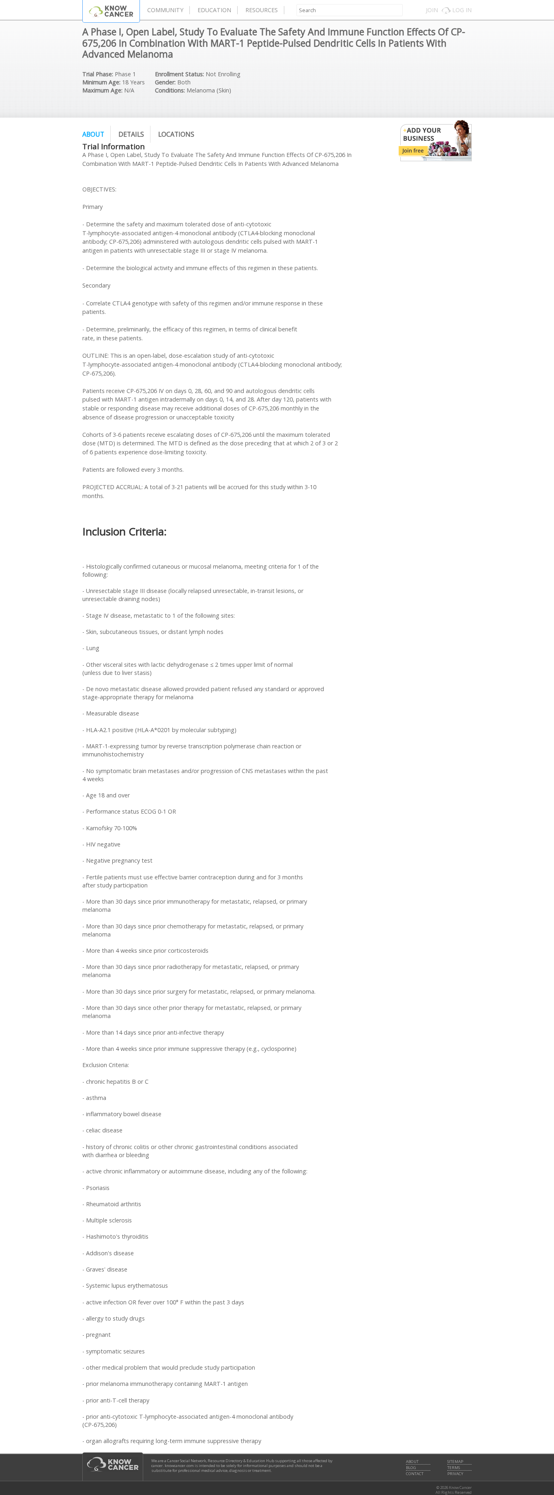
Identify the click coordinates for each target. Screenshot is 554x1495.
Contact (414, 1473)
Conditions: (170, 90)
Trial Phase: (97, 74)
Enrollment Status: (179, 74)
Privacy (455, 1473)
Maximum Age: (102, 90)
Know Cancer (111, 11)
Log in (462, 10)
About (93, 134)
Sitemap (455, 1461)
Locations (176, 134)
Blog (411, 1467)
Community (165, 10)
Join (432, 10)
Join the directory (435, 140)
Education (214, 10)
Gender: (165, 82)
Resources (261, 10)
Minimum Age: (101, 82)
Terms (453, 1467)
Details (131, 134)
